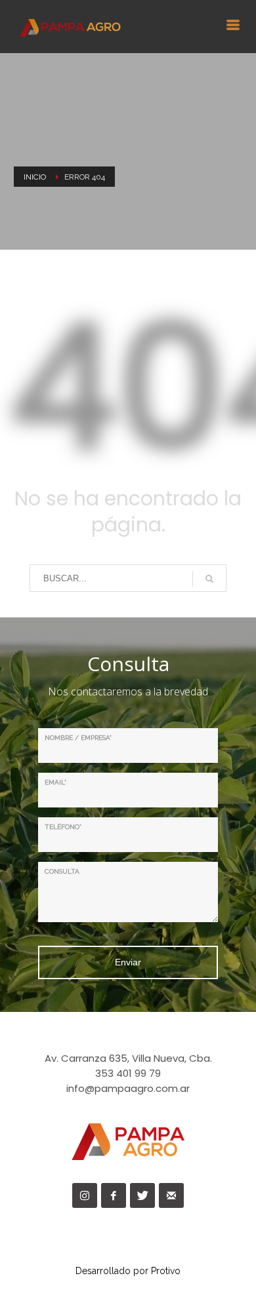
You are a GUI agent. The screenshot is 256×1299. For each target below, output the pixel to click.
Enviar (128, 962)
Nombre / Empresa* (78, 737)
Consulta (62, 871)
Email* (55, 782)
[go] (209, 578)
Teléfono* (63, 826)
